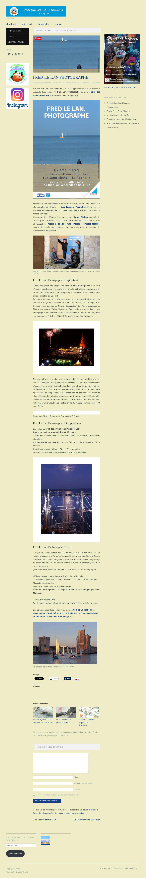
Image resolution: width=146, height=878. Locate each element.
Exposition (96, 82)
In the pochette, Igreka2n (118, 115)
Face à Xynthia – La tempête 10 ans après (43, 721)
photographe (52, 735)
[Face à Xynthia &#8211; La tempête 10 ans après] (43, 712)
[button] (46, 840)
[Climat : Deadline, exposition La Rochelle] (89, 712)
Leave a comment (71, 82)
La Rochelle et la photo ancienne (63, 721)
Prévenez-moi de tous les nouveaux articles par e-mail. (58, 795)
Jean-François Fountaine (73, 207)
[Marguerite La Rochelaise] (36, 10)
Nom (76, 777)
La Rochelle (41, 735)
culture (80, 732)
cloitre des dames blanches (66, 732)
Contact (58, 24)
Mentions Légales (16, 42)
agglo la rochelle (48, 732)
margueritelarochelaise (42, 82)
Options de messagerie (84, 783)
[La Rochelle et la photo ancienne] (66, 712)
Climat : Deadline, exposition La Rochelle (87, 722)
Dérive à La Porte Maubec (118, 111)
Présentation (14, 31)
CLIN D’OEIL (11, 24)
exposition (88, 732)
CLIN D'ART (85, 82)
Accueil (48, 30)
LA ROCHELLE (43, 24)
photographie (63, 735)
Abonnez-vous (15, 853)
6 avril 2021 (58, 82)
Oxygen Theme (22, 872)
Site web (77, 789)
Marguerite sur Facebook (120, 87)
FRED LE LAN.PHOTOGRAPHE (60, 77)
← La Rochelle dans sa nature (45, 819)
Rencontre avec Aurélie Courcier (121, 119)
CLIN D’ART (27, 24)
